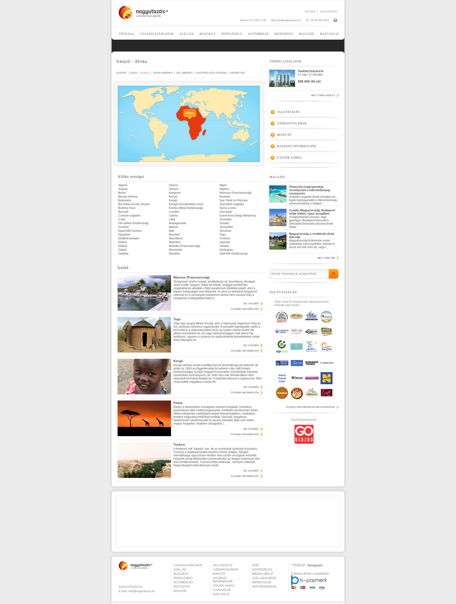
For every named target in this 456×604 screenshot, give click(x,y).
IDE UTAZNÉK (251, 303)
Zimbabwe (226, 249)
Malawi (173, 227)
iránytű (219, 574)
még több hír (326, 258)
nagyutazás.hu (131, 587)
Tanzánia (225, 230)
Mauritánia (176, 238)
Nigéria (224, 189)
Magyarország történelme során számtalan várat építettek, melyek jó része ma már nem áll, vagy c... (312, 240)
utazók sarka (223, 585)
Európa (121, 72)
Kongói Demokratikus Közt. (186, 204)
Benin (122, 192)
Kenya (173, 196)
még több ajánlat (323, 95)
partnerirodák (264, 586)
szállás (180, 569)
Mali (171, 230)
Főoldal (126, 34)
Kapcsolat (329, 34)
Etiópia (122, 246)
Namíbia (174, 253)
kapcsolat (221, 594)
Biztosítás (284, 34)
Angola (123, 189)
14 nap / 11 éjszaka (310, 76)
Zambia (224, 246)
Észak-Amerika (163, 72)
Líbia (172, 219)
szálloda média (264, 578)
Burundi (123, 211)
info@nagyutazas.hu (289, 20)
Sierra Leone (227, 208)
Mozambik (175, 249)
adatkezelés (262, 569)
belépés (310, 11)
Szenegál (225, 211)
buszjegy (181, 574)
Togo (222, 234)
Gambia (123, 253)
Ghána (173, 185)
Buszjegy (208, 34)
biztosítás (182, 586)
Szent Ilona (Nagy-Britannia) (237, 215)
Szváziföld (226, 227)
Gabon (122, 249)
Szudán (224, 223)
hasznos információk (223, 579)
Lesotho (174, 211)
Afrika (145, 72)
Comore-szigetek (129, 215)
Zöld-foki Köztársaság (233, 253)
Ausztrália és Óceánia (211, 72)
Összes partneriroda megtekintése (310, 407)
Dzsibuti (123, 227)
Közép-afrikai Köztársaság (186, 208)
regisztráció (328, 11)
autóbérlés (183, 582)
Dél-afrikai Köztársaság (133, 223)
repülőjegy (183, 578)
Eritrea (122, 242)
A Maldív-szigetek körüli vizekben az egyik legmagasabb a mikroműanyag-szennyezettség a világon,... (313, 194)
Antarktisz (237, 72)
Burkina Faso (126, 208)
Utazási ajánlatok (157, 34)
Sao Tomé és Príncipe (233, 200)
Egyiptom (124, 234)
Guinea (173, 189)
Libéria (173, 215)
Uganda (224, 242)
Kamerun (175, 192)
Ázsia (133, 72)
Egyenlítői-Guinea (130, 230)
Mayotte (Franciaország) (184, 246)
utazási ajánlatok (188, 565)
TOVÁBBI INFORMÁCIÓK (245, 309)
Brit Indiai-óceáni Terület (134, 204)
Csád (121, 219)
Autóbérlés (258, 34)
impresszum (261, 582)
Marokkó (174, 234)
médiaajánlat (262, 574)
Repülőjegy (232, 34)
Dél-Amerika (184, 72)
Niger (223, 185)
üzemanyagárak (225, 569)
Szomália (225, 219)
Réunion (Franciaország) (235, 192)
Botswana (124, 200)
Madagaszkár (177, 223)
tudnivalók (222, 590)
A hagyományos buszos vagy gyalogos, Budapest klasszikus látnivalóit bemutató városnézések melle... (312, 217)
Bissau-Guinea (128, 196)
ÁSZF (255, 565)
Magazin (306, 34)
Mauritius (175, 242)
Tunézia (224, 238)
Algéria (123, 185)
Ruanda (224, 196)
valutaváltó (222, 565)
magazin (180, 591)
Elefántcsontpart (128, 238)
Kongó (173, 200)
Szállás (187, 34)
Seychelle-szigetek (231, 204)
